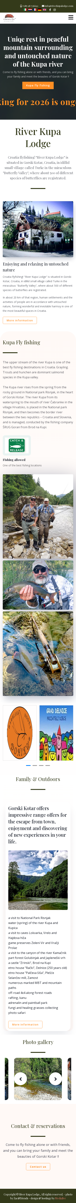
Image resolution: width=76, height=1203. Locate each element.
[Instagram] (54, 9)
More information (20, 320)
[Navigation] (70, 17)
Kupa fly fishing (38, 85)
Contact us (38, 1166)
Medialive (60, 1198)
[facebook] (50, 9)
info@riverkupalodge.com (59, 5)
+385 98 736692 (30, 5)
